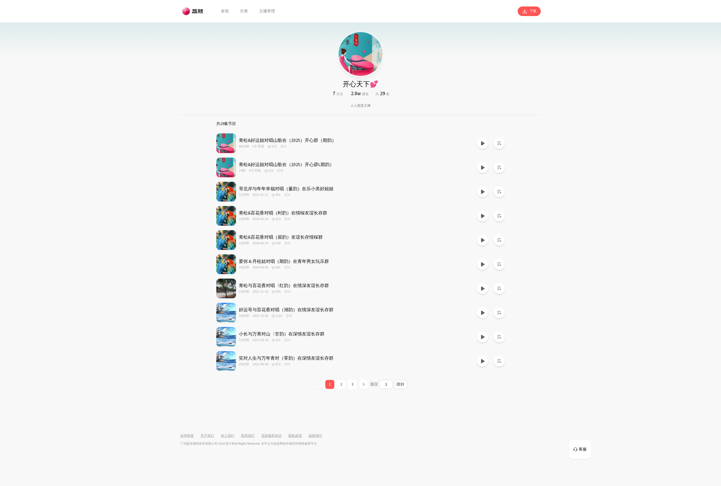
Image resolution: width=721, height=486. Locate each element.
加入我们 (227, 436)
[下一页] (363, 384)
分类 (244, 11)
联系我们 (248, 436)
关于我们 (207, 436)
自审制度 (187, 436)
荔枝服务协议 (271, 436)
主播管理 (267, 11)
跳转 (400, 384)
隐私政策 (295, 436)
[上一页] (318, 384)
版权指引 (315, 436)
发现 (225, 11)
